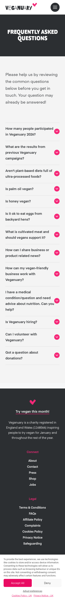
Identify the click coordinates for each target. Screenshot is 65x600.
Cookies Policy (32, 531)
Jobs (32, 484)
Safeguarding (32, 543)
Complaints (32, 525)
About (32, 460)
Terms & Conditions (32, 507)
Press (32, 472)
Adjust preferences (32, 590)
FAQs (32, 513)
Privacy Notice (32, 537)
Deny (47, 583)
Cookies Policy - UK (22, 595)
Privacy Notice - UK (43, 595)
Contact (32, 466)
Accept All (17, 583)
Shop (32, 478)
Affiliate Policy (32, 519)
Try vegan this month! (32, 411)
